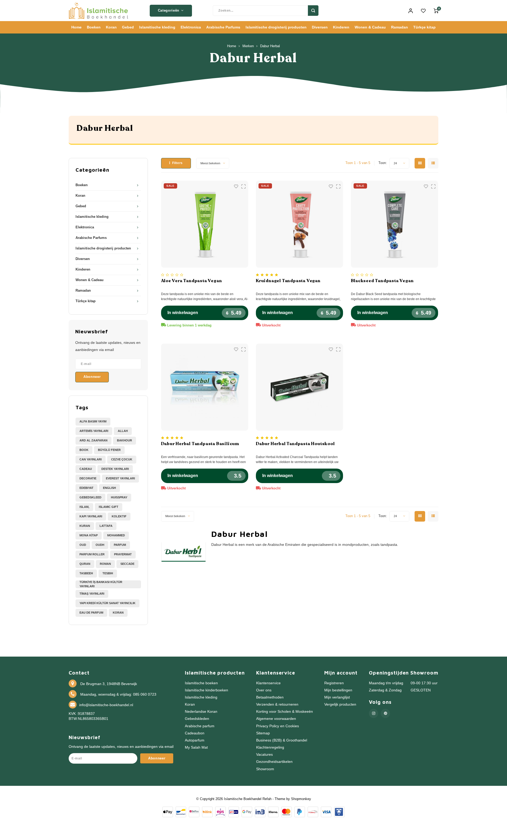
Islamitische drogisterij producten (276, 27)
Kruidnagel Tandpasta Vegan (288, 281)
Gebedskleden (197, 719)
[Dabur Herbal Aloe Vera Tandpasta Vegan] (204, 224)
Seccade (127, 563)
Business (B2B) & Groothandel (281, 740)
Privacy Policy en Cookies (277, 726)
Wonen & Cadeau (370, 27)
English (109, 487)
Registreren (334, 683)
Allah (123, 430)
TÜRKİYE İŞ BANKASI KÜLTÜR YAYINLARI (100, 584)
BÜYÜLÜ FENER (109, 449)
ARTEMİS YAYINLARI (93, 430)
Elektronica (191, 27)
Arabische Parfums (223, 27)
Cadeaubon (194, 733)
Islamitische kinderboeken (206, 690)
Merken (248, 46)
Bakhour (124, 440)
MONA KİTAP (88, 535)
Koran (111, 27)
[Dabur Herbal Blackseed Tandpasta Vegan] (394, 224)
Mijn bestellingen (338, 690)
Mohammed (116, 535)
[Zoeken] (313, 10)
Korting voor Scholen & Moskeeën (284, 712)
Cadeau (85, 468)
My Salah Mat (196, 747)
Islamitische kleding (157, 27)
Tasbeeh (86, 573)
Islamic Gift (108, 506)
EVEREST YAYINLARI (120, 478)
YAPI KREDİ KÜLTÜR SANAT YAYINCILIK (107, 603)
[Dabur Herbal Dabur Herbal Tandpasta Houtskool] (299, 387)
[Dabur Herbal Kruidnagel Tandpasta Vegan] (299, 224)
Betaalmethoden (270, 697)
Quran (84, 563)
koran (118, 612)
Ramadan (399, 27)
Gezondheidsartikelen (274, 762)
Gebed (128, 27)
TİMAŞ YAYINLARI (91, 593)
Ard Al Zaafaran (93, 440)
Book (83, 449)
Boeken (94, 27)
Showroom (265, 769)
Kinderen (341, 27)
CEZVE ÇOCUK (121, 459)
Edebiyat (86, 487)
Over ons (263, 690)
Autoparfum (194, 740)
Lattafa (106, 525)
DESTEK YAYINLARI (115, 468)
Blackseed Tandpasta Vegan (382, 281)
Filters (177, 163)
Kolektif (119, 516)
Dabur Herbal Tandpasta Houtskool (295, 444)
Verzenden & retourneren (277, 704)
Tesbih (107, 573)
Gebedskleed (90, 497)
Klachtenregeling (270, 747)
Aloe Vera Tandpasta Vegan (191, 281)
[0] (436, 10)
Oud (82, 544)
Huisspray (119, 497)
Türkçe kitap (424, 27)
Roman (105, 563)
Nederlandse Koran (201, 712)
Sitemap (263, 733)
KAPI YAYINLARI (90, 516)
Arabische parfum (199, 726)
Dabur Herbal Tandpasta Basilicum (200, 444)
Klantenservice (268, 683)
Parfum (120, 544)
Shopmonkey (301, 799)
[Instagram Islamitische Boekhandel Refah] (373, 713)
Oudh (100, 544)
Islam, (84, 506)
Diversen (320, 27)
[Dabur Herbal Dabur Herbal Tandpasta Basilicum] (204, 387)
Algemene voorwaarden (276, 719)
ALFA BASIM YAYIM (92, 421)
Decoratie (87, 478)
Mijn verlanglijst (337, 697)
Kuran (84, 525)
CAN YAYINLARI (90, 459)
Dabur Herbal (270, 46)
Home (76, 27)
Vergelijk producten (340, 704)
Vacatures (264, 755)
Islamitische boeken (201, 683)
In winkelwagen (182, 312)
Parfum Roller (92, 554)
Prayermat (123, 554)
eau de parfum (91, 612)
